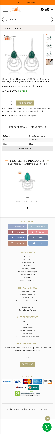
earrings (17, 28)
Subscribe (27, 364)
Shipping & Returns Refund (27, 336)
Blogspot (19, 243)
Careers (27, 278)
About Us (27, 256)
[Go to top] (47, 418)
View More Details (27, 148)
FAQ (27, 324)
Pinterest (40, 232)
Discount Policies (27, 292)
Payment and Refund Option (27, 301)
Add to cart (25, 103)
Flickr (40, 243)
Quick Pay (27, 333)
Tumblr (39, 237)
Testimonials (27, 304)
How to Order (27, 327)
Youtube (20, 232)
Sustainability (27, 307)
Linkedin (20, 237)
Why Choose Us (27, 262)
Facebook (19, 226)
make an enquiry (28, 115)
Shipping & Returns (27, 330)
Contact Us (27, 321)
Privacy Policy (27, 298)
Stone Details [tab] (38, 127)
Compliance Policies (27, 310)
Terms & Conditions (27, 295)
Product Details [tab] (18, 127)
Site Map (27, 265)
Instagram (40, 226)
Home (7, 28)
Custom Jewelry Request (27, 271)
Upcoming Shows (27, 268)
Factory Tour (27, 259)
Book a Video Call (27, 281)
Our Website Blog (27, 274)
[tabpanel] (27, 186)
